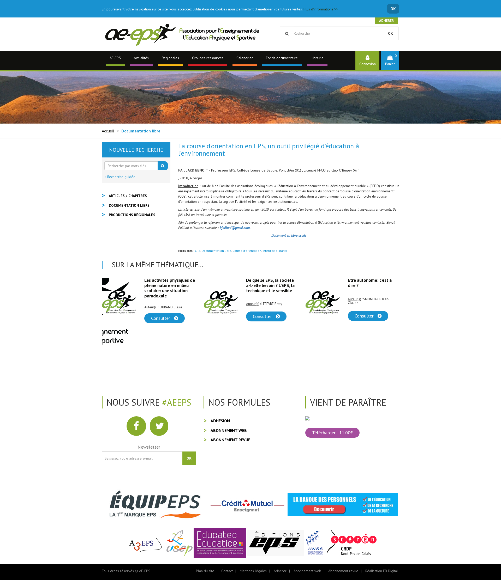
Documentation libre (216, 251)
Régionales (170, 58)
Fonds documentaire (282, 58)
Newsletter (149, 447)
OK (393, 8)
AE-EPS (115, 58)
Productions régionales (132, 214)
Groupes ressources (207, 58)
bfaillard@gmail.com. (235, 227)
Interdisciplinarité (275, 251)
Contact (227, 571)
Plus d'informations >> (320, 9)
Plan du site (205, 571)
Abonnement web (229, 430)
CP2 (197, 251)
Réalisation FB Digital (381, 571)
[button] (390, 60)
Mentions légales (253, 571)
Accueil (108, 130)
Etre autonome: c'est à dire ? (268, 282)
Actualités (141, 58)
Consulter (161, 316)
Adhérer (386, 21)
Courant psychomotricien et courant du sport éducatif (372, 285)
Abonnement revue (230, 439)
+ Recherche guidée (119, 176)
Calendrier (244, 58)
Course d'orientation (246, 251)
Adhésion (220, 420)
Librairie (317, 58)
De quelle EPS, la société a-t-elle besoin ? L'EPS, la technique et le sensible (168, 285)
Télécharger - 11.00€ (332, 433)
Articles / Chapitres (128, 195)
